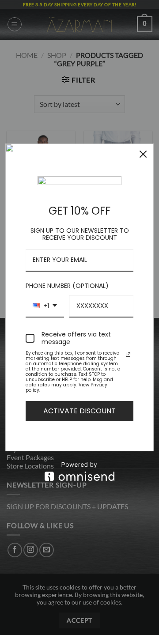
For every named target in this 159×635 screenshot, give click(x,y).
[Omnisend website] (79, 471)
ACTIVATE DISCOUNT (79, 411)
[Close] (143, 154)
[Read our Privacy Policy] (128, 354)
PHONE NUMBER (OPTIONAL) (67, 285)
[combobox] (45, 306)
